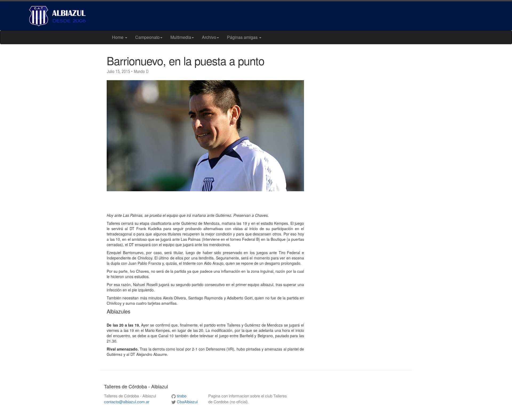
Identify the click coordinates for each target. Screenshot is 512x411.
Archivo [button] (209, 37)
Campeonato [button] (147, 37)
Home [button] (118, 37)
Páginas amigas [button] (243, 37)
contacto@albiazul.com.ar (126, 401)
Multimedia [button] (180, 37)
